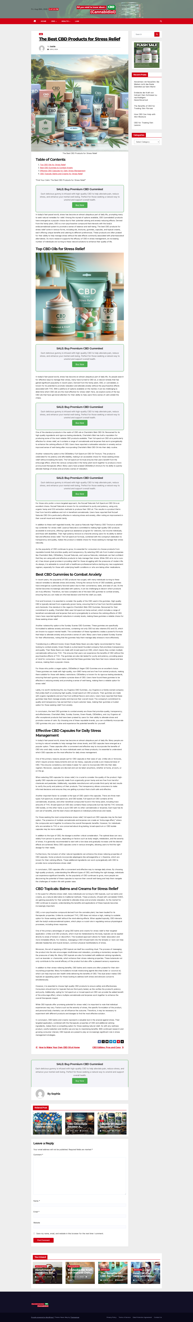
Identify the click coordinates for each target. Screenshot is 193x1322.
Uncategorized (41, 1266)
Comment (38, 1155)
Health (65, 21)
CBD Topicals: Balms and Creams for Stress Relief (61, 174)
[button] (161, 21)
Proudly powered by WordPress (42, 1317)
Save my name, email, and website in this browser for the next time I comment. (69, 1233)
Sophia (52, 46)
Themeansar (74, 1317)
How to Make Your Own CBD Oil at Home (59, 1047)
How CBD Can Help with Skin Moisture (142, 1276)
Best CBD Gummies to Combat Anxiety (56, 168)
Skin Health (105, 1269)
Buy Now (80, 205)
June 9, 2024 (108, 1280)
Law (77, 21)
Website (36, 1223)
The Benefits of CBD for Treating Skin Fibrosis (111, 1276)
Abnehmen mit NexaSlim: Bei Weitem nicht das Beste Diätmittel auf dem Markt (146, 84)
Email (36, 1212)
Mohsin (120, 1280)
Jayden (52, 1131)
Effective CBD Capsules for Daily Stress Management (62, 171)
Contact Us (158, 1317)
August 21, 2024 (44, 1277)
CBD (53, 21)
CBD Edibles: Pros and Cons (106, 1047)
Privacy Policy (111, 1317)
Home (43, 21)
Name (36, 1201)
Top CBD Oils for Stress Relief (53, 165)
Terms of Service (125, 1317)
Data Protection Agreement (142, 1317)
